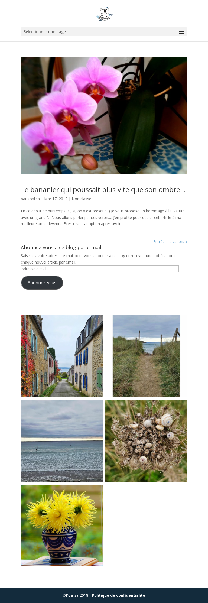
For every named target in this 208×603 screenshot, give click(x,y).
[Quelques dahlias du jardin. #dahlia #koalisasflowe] (62, 525)
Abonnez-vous (42, 283)
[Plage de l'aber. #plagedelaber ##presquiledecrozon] (62, 441)
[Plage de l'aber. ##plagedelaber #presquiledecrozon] (146, 356)
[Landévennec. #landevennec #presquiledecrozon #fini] (62, 356)
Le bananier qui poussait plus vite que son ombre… (103, 189)
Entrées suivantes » (170, 241)
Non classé (81, 198)
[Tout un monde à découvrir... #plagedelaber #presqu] (146, 441)
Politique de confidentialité (118, 595)
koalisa (34, 198)
